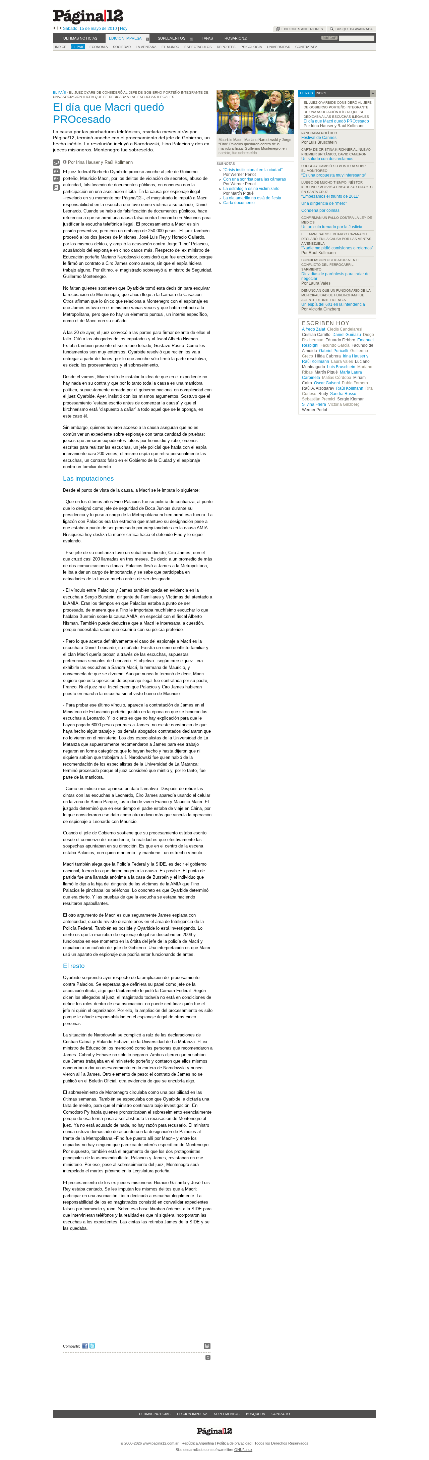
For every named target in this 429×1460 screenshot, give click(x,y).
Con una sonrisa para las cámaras (254, 179)
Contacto (280, 1414)
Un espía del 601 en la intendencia (333, 304)
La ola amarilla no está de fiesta (252, 198)
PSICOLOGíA (251, 47)
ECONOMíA (98, 47)
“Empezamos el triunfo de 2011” (330, 196)
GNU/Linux (243, 1450)
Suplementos (227, 1414)
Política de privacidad (234, 1443)
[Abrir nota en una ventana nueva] (56, 164)
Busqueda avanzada (353, 29)
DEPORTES (226, 47)
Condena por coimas (320, 210)
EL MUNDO (170, 47)
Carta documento (239, 202)
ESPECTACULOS (198, 47)
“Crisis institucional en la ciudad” (253, 169)
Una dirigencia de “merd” (324, 203)
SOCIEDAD (122, 47)
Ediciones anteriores (301, 29)
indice (321, 93)
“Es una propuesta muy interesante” (333, 175)
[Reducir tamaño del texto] (56, 180)
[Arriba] (207, 1358)
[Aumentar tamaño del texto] (56, 173)
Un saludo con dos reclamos (327, 158)
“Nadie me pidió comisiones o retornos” (337, 248)
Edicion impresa (192, 1414)
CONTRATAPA (306, 47)
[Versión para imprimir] (56, 189)
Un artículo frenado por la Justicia (331, 227)
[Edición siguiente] (61, 28)
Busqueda (255, 1414)
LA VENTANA (146, 47)
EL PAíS (77, 47)
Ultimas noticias (155, 1414)
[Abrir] (147, 38)
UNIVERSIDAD (278, 47)
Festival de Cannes (318, 137)
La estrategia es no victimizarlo (251, 188)
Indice (60, 47)
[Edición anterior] (54, 28)
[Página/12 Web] (88, 23)
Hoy (123, 28)
